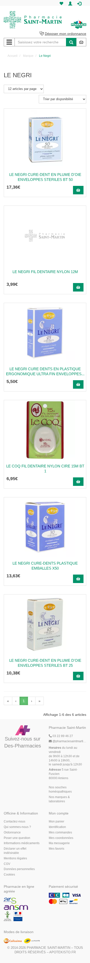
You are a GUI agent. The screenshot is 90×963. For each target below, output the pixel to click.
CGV (7, 864)
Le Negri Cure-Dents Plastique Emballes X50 (45, 565)
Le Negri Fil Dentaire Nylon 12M (45, 272)
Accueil (13, 56)
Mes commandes (60, 832)
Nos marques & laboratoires (59, 799)
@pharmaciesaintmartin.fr (69, 741)
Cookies (9, 874)
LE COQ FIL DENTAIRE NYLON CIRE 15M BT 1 (45, 468)
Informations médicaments (22, 843)
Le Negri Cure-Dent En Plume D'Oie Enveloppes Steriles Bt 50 (45, 177)
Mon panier (56, 821)
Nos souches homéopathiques (60, 789)
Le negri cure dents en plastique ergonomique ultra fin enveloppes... (45, 371)
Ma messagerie (59, 843)
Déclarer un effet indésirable (15, 851)
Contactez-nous (14, 821)
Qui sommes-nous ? (17, 827)
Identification (57, 827)
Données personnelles (19, 869)
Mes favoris (56, 848)
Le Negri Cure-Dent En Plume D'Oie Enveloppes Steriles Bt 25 (45, 662)
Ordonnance (12, 832)
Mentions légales (15, 858)
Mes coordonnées (61, 838)
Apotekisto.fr (62, 952)
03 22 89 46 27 (62, 736)
